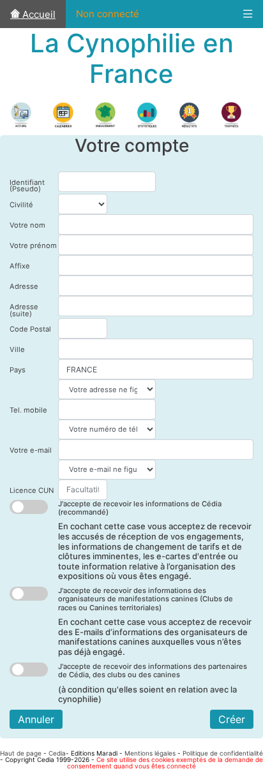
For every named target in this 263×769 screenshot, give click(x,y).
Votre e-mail (31, 450)
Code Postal (30, 329)
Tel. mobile (28, 410)
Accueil (38, 14)
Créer (231, 719)
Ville (17, 349)
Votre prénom (33, 245)
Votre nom (27, 225)
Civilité (21, 204)
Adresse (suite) (24, 310)
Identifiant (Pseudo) (27, 186)
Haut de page (20, 753)
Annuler (36, 719)
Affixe (20, 265)
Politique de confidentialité (223, 753)
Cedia (57, 753)
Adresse (24, 286)
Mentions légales (150, 753)
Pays (18, 369)
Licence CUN (32, 490)
